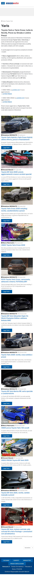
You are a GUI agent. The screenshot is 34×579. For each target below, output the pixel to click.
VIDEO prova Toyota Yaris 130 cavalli (15, 428)
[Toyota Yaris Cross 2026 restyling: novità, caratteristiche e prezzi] (17, 196)
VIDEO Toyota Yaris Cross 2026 (13, 245)
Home (3, 21)
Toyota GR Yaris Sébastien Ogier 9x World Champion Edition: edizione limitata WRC (14, 318)
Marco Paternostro (8, 243)
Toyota (8, 21)
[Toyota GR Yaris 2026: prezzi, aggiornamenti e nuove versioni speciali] (17, 159)
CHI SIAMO (6, 560)
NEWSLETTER (27, 560)
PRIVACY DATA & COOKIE (17, 563)
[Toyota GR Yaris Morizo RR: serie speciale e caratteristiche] (17, 378)
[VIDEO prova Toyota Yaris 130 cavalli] (17, 415)
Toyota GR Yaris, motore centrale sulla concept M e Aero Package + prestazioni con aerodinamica (16, 531)
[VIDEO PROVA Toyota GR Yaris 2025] (17, 447)
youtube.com (16, 90)
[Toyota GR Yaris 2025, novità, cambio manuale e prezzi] (17, 480)
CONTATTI (16, 560)
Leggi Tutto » (6, 147)
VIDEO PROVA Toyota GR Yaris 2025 (14, 460)
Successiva (27, 547)
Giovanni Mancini (8, 170)
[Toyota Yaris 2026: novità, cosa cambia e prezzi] (17, 342)
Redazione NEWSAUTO (10, 135)
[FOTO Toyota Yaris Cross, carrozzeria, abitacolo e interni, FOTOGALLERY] (17, 267)
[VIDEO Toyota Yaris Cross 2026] (17, 232)
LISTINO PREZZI (7, 94)
